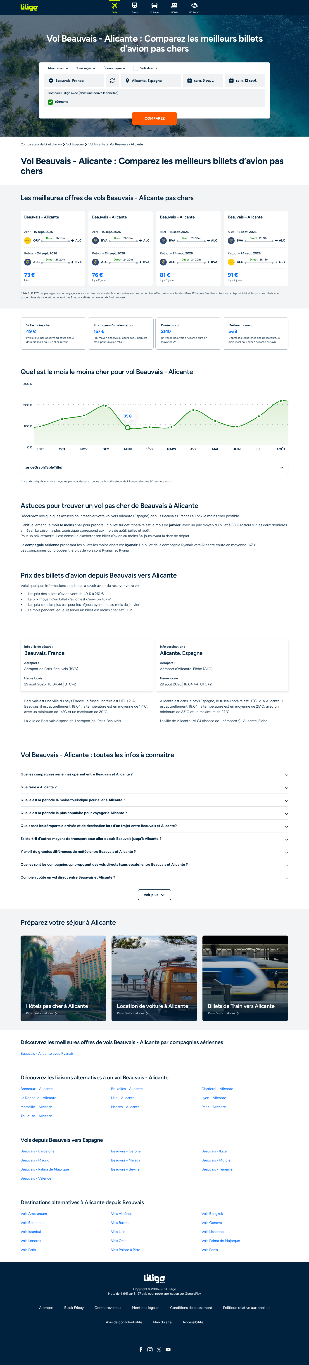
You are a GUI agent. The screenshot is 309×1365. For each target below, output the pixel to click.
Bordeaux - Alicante (37, 1089)
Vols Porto (210, 1250)
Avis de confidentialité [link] (124, 1322)
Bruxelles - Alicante (127, 1089)
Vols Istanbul (31, 1232)
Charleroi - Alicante (217, 1089)
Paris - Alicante (214, 1107)
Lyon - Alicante (214, 1098)
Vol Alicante (96, 144)
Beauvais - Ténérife (217, 1169)
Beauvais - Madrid (35, 1160)
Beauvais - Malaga (125, 1160)
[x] (159, 1349)
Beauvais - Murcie (216, 1160)
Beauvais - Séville (125, 1169)
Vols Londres (31, 1241)
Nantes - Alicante (125, 1107)
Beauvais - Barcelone (38, 1151)
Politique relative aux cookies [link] (246, 1308)
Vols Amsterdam (34, 1213)
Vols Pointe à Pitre (125, 1250)
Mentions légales (145, 1308)
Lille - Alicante (123, 1098)
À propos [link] (46, 1308)
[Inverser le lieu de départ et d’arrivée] (112, 80)
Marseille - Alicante (36, 1107)
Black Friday (74, 1308)
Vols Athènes (121, 1213)
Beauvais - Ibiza (214, 1151)
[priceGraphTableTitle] (43, 467)
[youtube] (168, 1349)
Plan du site (162, 1322)
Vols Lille (118, 1232)
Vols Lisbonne (213, 1232)
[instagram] (149, 1349)
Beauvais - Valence (36, 1178)
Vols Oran (118, 1241)
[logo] (29, 7)
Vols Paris (28, 1250)
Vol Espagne (75, 144)
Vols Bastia (119, 1222)
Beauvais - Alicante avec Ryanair (47, 1053)
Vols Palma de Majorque (221, 1241)
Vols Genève (212, 1222)
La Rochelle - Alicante (38, 1098)
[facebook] (140, 1349)
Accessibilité (193, 1322)
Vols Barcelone (33, 1222)
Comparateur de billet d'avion (41, 144)
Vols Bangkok (212, 1213)
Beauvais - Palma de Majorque (45, 1169)
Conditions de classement (191, 1308)
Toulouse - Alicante (36, 1116)
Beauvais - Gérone (126, 1151)
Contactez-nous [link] (108, 1308)
